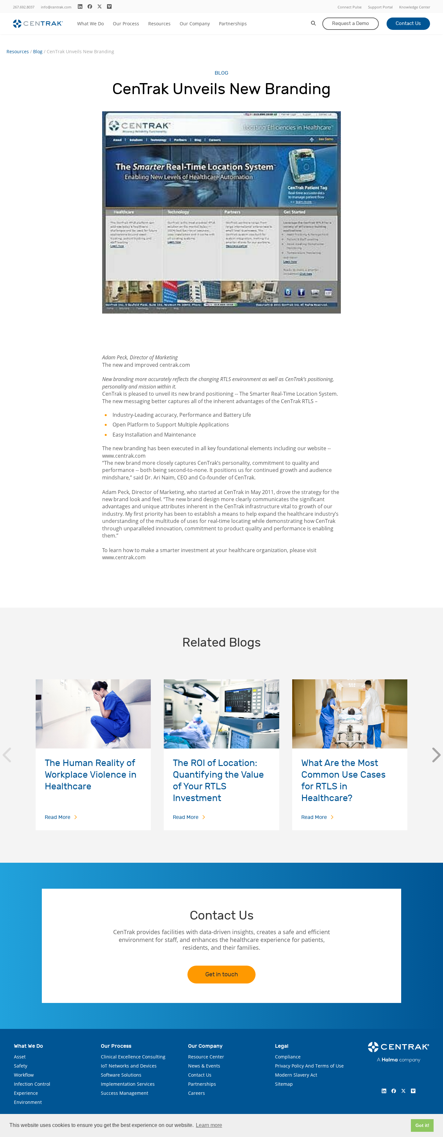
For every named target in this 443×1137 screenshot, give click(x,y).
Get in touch (221, 974)
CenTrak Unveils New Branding (80, 52)
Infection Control (32, 1084)
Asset (20, 1057)
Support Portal (380, 7)
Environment (28, 1102)
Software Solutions (121, 1075)
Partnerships (233, 23)
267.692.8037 (23, 7)
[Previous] (6, 755)
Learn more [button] (209, 1125)
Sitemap (284, 1084)
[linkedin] (80, 6)
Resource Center (206, 1057)
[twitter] (99, 6)
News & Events (204, 1066)
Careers (196, 1093)
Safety (20, 1066)
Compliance (288, 1057)
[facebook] (90, 6)
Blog (37, 52)
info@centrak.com (56, 7)
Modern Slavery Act (296, 1075)
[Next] (436, 755)
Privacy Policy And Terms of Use (309, 1066)
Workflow (24, 1075)
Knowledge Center (414, 7)
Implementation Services (128, 1084)
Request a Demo (350, 23)
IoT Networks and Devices (129, 1066)
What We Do (90, 23)
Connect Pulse (350, 7)
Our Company (195, 23)
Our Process (126, 23)
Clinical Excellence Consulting (133, 1057)
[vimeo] (109, 6)
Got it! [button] (422, 1125)
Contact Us (408, 23)
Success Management (124, 1093)
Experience (26, 1093)
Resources (159, 23)
